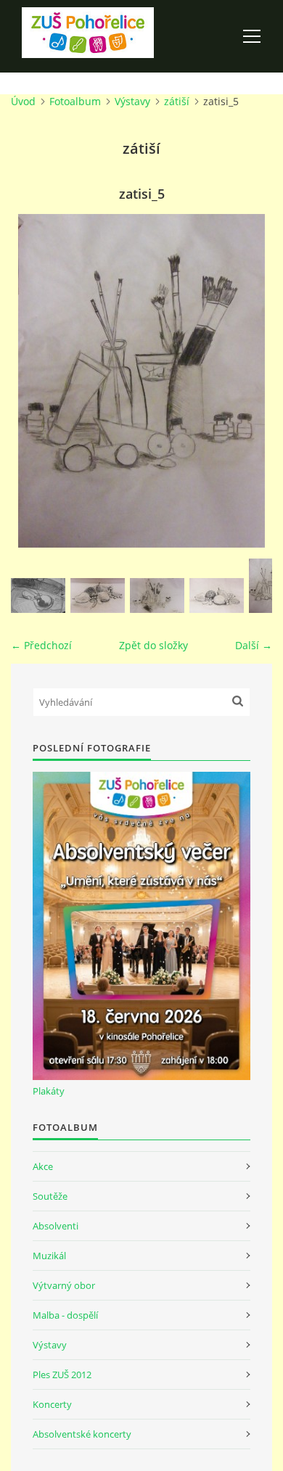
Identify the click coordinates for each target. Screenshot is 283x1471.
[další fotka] (248, 381)
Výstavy (132, 101)
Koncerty (52, 1404)
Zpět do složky (153, 645)
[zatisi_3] (157, 595)
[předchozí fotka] (34, 381)
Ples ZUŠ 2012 (62, 1374)
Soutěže (50, 1196)
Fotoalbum (75, 101)
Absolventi (55, 1225)
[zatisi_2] (97, 595)
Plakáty (49, 1090)
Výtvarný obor (64, 1285)
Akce (43, 1166)
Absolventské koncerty (82, 1434)
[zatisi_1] (38, 595)
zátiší (176, 101)
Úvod (23, 101)
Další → (253, 645)
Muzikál (49, 1255)
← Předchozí (41, 645)
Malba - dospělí (65, 1315)
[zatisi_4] (216, 595)
